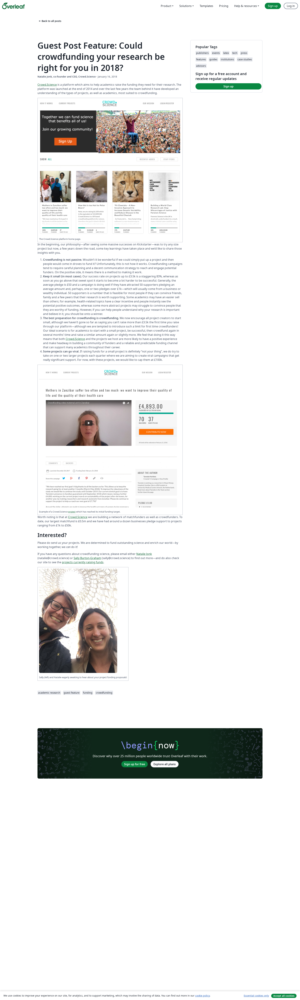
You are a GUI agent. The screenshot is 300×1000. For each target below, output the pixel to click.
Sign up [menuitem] (273, 6)
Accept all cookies (283, 995)
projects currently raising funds (82, 562)
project (72, 511)
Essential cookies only (256, 995)
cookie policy (202, 995)
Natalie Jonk (144, 554)
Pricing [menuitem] (223, 6)
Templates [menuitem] (206, 6)
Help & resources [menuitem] (245, 6)
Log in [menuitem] (291, 6)
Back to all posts (49, 21)
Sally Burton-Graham (87, 558)
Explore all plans (164, 764)
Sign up (228, 86)
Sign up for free (134, 764)
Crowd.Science (47, 85)
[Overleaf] (13, 6)
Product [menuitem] (166, 6)
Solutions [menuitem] (185, 6)
